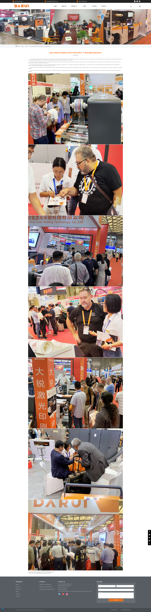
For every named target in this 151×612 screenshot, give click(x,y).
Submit (116, 600)
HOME (55, 6)
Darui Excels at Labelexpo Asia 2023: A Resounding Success (42, 571)
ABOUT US (63, 6)
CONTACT (103, 6)
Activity (26, 46)
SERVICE (94, 6)
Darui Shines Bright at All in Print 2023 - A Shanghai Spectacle (40, 46)
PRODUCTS (74, 6)
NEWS (84, 6)
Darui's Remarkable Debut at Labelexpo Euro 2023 (41, 573)
